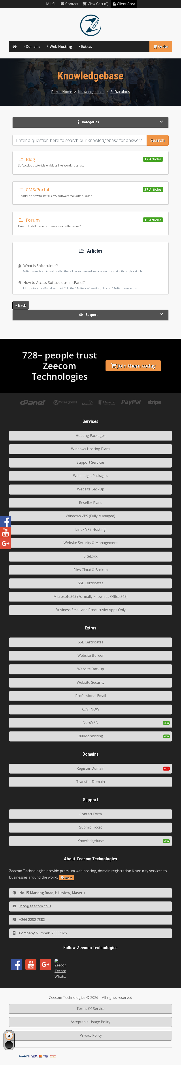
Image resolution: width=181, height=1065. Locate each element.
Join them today (136, 365)
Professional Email (90, 695)
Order (163, 46)
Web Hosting (61, 46)
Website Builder (90, 655)
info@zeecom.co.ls (35, 906)
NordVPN (90, 722)
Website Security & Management (91, 542)
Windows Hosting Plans (90, 448)
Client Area (126, 3)
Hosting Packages (91, 435)
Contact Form (90, 813)
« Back (20, 305)
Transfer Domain (90, 781)
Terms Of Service (90, 1008)
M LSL (51, 3)
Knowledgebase (91, 91)
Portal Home (61, 91)
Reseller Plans (90, 502)
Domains (33, 46)
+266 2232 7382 (32, 919)
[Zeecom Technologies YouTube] (30, 964)
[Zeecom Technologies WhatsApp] (60, 969)
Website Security (90, 682)
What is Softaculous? (84, 268)
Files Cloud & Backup (91, 569)
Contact (71, 3)
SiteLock (91, 556)
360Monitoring (90, 736)
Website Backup (90, 668)
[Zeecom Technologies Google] (45, 964)
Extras (86, 46)
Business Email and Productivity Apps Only (91, 609)
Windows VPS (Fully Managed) (90, 515)
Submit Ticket (90, 827)
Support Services (91, 462)
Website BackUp (90, 489)
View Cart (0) (98, 3)
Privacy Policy (91, 1035)
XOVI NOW (90, 709)
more (68, 877)
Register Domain (90, 768)
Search (157, 140)
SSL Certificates (90, 583)
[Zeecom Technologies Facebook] (16, 964)
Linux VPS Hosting (90, 529)
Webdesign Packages (90, 475)
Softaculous (120, 91)
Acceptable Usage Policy (90, 1021)
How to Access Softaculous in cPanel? (81, 285)
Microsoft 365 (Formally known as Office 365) (90, 596)
